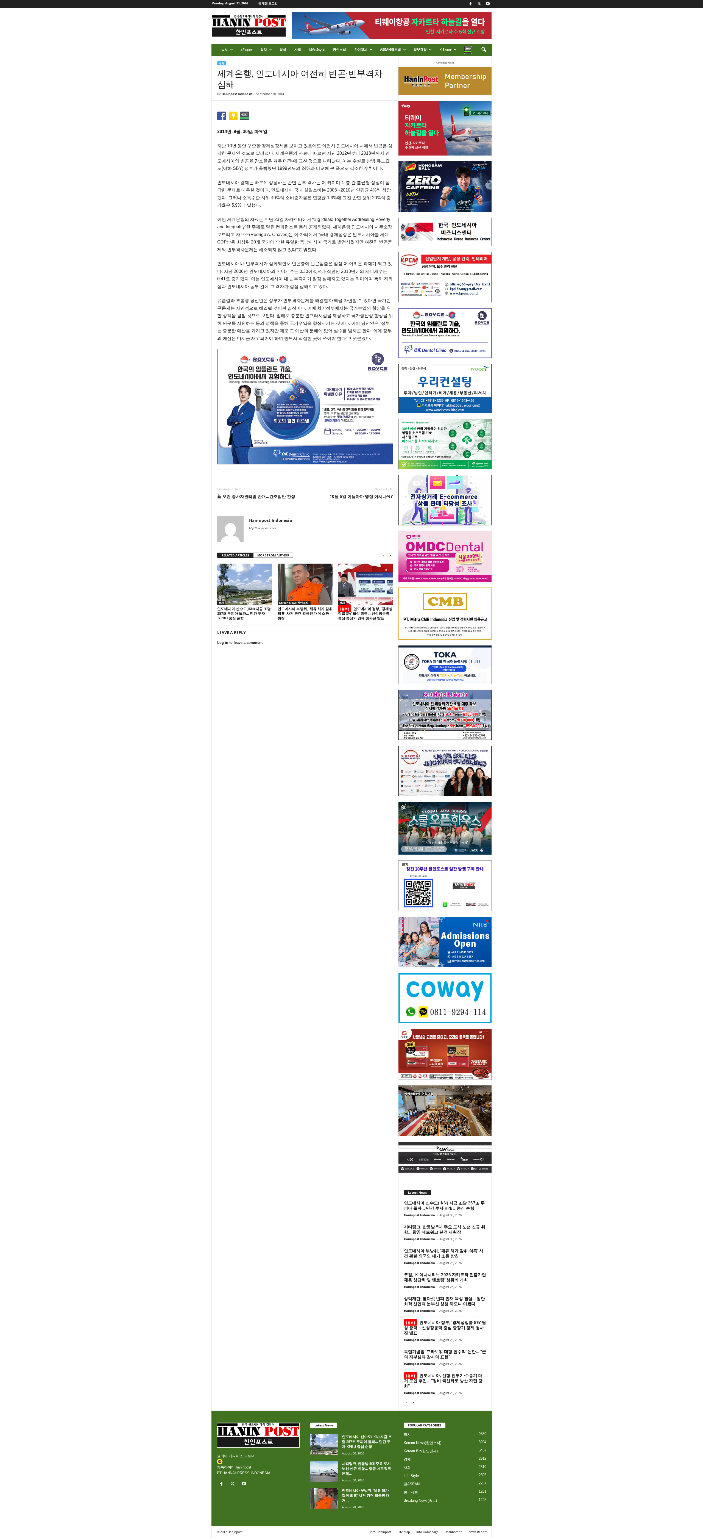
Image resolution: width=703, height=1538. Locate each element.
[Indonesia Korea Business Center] (445, 232)
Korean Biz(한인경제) (421, 1451)
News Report (477, 1532)
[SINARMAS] (445, 771)
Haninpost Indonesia (237, 94)
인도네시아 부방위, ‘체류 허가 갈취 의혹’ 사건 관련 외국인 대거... (366, 1495)
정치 (263, 49)
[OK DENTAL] (445, 333)
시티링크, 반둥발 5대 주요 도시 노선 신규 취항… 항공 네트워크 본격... (366, 1468)
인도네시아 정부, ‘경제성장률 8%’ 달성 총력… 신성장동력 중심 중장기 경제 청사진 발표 (365, 613)
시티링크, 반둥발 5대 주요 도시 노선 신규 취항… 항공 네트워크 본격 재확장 (444, 1229)
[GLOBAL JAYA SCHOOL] (445, 828)
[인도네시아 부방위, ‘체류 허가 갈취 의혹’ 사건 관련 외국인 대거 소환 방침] (305, 584)
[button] (484, 50)
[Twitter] (479, 4)
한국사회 (411, 1492)
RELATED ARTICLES (235, 555)
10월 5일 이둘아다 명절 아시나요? (361, 496)
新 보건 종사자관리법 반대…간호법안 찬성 (256, 496)
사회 (297, 49)
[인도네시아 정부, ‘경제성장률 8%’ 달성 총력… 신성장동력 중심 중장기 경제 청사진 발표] (365, 584)
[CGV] (445, 1157)
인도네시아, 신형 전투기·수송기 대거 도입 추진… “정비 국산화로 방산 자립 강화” (443, 1381)
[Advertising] (305, 406)
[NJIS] (445, 942)
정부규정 (420, 49)
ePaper (246, 49)
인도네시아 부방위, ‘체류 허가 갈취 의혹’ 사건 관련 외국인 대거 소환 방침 (305, 613)
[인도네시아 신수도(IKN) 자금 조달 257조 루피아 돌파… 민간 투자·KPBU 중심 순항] (244, 584)
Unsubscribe (453, 1532)
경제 (283, 49)
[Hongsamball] (445, 186)
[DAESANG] (445, 1054)
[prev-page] (383, 555)
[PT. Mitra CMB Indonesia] (445, 614)
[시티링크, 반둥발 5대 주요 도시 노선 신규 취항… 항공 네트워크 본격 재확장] (324, 1471)
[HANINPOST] (445, 885)
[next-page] (390, 555)
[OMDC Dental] (445, 556)
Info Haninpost (380, 1532)
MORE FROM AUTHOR (273, 555)
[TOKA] (445, 664)
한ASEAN (412, 1484)
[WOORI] (445, 388)
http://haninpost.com (262, 528)
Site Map (404, 1532)
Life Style (317, 49)
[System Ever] (445, 444)
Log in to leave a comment (240, 643)
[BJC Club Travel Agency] (445, 715)
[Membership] (445, 81)
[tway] (445, 128)
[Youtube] (487, 4)
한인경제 (360, 49)
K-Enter (445, 49)
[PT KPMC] (445, 277)
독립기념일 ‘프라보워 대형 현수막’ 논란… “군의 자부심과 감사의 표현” (445, 1354)
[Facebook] (470, 4)
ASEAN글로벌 (390, 49)
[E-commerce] (445, 500)
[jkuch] (445, 1110)
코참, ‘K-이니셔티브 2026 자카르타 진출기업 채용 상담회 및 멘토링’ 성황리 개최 (445, 1277)
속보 (224, 49)
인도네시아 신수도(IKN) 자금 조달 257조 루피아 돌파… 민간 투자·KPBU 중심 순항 (244, 613)
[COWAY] (445, 998)
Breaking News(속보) (420, 1500)
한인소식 (339, 49)
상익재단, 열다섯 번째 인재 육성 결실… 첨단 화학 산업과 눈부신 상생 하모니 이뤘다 (444, 1301)
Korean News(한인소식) (294, 603)
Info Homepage (427, 1532)
